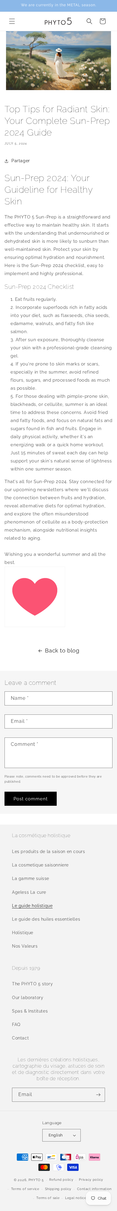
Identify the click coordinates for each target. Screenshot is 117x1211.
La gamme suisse (30, 878)
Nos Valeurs (25, 946)
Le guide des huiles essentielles (46, 919)
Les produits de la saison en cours (48, 851)
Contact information (94, 1189)
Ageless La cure (29, 892)
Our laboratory (27, 997)
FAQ (16, 1024)
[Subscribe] (98, 1095)
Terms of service (25, 1189)
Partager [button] (20, 160)
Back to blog (62, 650)
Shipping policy (58, 1189)
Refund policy (61, 1180)
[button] (12, 21)
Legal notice (75, 1198)
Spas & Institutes (30, 1011)
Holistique (22, 932)
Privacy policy (91, 1180)
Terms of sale (47, 1198)
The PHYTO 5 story (32, 983)
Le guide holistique (32, 905)
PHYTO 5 (36, 1180)
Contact (20, 1038)
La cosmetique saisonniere (40, 865)
